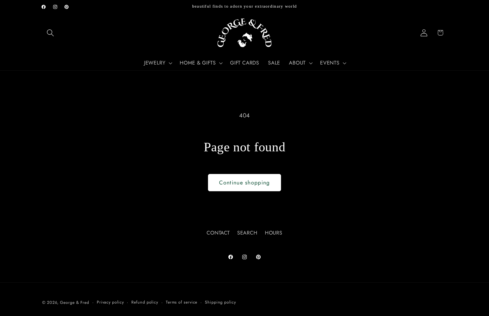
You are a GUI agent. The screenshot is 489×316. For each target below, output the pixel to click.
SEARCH (247, 233)
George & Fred (74, 302)
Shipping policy (220, 302)
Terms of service (182, 302)
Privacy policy (110, 302)
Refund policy (144, 302)
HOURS (273, 233)
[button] (50, 33)
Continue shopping (244, 182)
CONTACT (218, 233)
